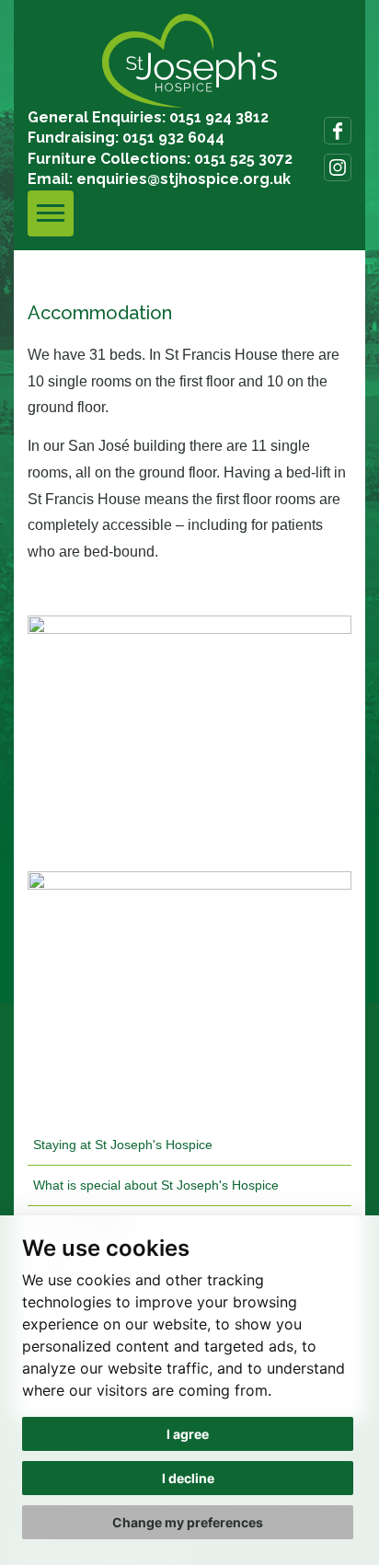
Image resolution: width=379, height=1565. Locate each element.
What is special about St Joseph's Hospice (156, 1185)
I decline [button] (188, 1478)
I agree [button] (188, 1434)
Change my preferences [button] (187, 1522)
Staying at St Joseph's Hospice (122, 1144)
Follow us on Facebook (337, 130)
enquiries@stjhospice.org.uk (183, 179)
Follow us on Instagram (337, 167)
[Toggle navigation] (51, 213)
